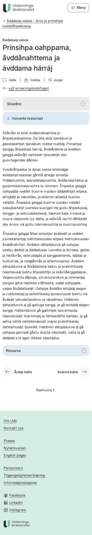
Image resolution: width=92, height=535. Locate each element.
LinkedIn (16, 502)
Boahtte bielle (68, 372)
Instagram (17, 510)
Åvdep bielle (23, 372)
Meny (81, 7)
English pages (15, 455)
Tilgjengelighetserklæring (24, 475)
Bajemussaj (44, 390)
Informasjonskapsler (20, 482)
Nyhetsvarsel (15, 448)
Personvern (13, 468)
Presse (9, 441)
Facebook (17, 495)
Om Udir (10, 421)
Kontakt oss (14, 428)
